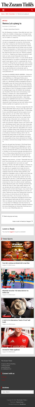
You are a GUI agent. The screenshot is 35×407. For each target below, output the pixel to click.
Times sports (6, 259)
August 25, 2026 (6, 324)
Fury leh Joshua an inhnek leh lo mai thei (15, 263)
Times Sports (7, 239)
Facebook (4, 377)
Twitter (3, 380)
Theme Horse (19, 402)
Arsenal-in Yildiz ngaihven (11, 350)
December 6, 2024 (7, 26)
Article (4, 20)
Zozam (14, 26)
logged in (12, 232)
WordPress (23, 404)
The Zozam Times (22, 400)
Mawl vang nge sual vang (10, 216)
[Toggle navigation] (3, 10)
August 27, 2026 (6, 265)
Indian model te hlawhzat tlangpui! (22, 221)
